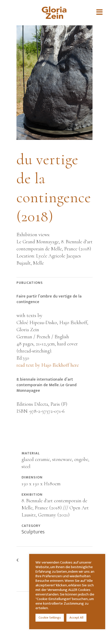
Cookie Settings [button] (50, 617)
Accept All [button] (76, 617)
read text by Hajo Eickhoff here (47, 365)
